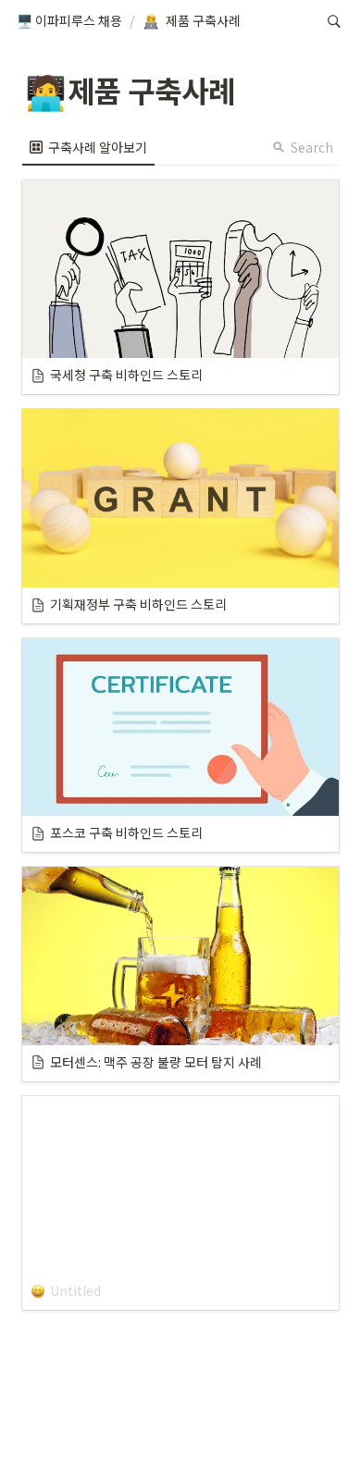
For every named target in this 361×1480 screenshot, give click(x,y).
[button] (69, 21)
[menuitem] (88, 147)
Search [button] (312, 147)
